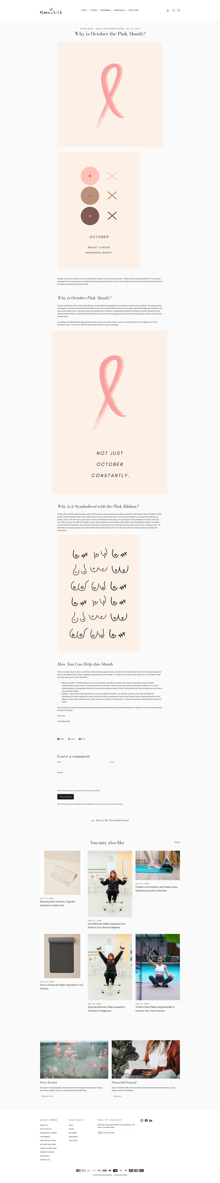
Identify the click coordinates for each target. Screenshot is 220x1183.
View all (177, 842)
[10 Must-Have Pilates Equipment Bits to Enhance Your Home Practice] (158, 967)
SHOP (84, 10)
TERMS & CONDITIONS (48, 1148)
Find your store (47, 1096)
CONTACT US (45, 1160)
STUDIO (93, 10)
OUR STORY (134, 10)
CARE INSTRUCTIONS (48, 1140)
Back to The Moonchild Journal (112, 820)
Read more (117, 1096)
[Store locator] (74, 1059)
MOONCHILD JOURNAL (48, 1133)
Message (60, 772)
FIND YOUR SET (46, 1129)
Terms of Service (112, 804)
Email (112, 762)
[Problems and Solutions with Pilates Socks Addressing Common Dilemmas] (158, 865)
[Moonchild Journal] (146, 1059)
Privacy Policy (98, 804)
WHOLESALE (119, 10)
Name (59, 762)
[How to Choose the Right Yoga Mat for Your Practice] (62, 956)
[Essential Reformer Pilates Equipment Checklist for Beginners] (110, 967)
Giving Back (87, 29)
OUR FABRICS (45, 1137)
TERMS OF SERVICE (47, 1152)
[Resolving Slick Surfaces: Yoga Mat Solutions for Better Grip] (62, 873)
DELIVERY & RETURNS (48, 1144)
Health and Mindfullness (110, 29)
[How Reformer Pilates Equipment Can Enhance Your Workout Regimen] (110, 884)
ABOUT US (44, 1125)
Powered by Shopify (120, 1175)
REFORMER (106, 10)
